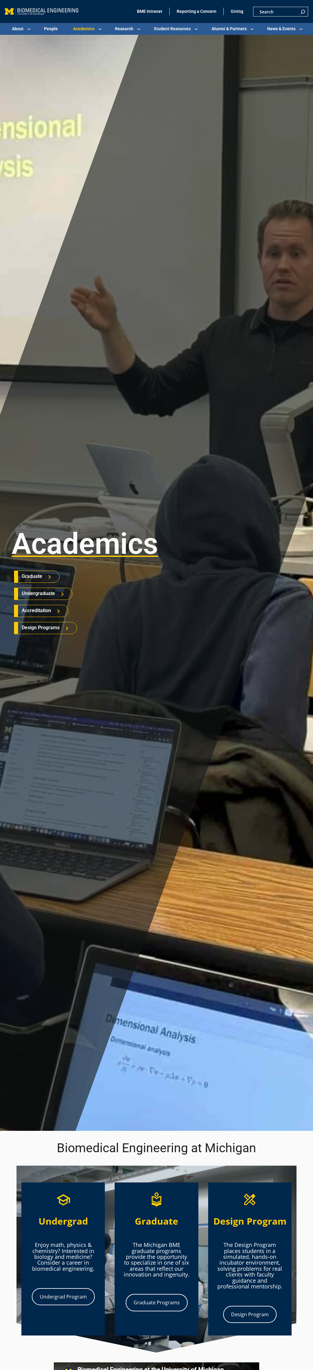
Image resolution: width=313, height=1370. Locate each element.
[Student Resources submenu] (196, 29)
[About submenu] (29, 29)
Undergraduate (38, 593)
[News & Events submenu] (301, 29)
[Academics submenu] (100, 29)
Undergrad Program (63, 1296)
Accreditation (36, 610)
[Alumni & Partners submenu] (252, 29)
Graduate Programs (157, 1302)
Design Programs (41, 627)
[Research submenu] (139, 29)
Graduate (32, 576)
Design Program (250, 1314)
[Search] (303, 11)
